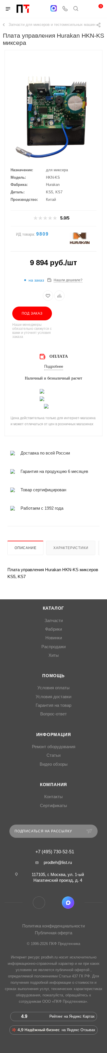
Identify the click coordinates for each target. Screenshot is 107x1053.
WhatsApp (53, 902)
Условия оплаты (53, 688)
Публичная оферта (53, 932)
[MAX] (54, 8)
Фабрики (53, 629)
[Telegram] (42, 9)
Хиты (54, 655)
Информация (53, 734)
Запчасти (54, 620)
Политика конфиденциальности (53, 925)
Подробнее (53, 366)
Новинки (53, 638)
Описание (25, 548)
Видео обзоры (54, 764)
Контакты (53, 796)
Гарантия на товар (53, 705)
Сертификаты (53, 805)
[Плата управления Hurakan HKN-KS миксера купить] (53, 115)
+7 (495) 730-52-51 (54, 852)
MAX (68, 902)
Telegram (39, 902)
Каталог (53, 608)
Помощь (53, 675)
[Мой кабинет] (86, 9)
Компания (53, 784)
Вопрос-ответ (53, 714)
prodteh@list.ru (58, 862)
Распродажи (53, 646)
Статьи (53, 755)
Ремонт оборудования (53, 746)
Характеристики (70, 548)
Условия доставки (53, 696)
